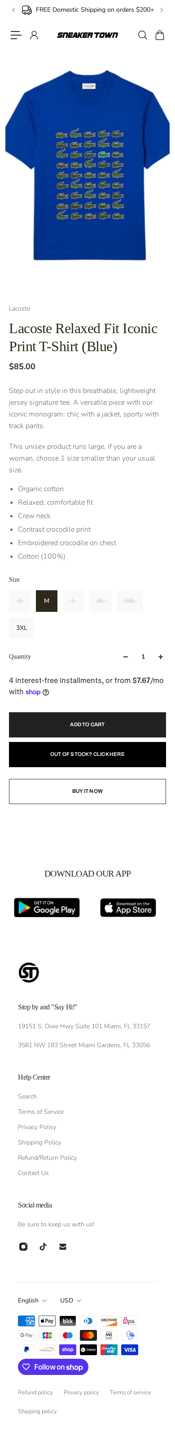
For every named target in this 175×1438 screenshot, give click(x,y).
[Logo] (87, 35)
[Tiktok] (43, 1247)
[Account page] (33, 35)
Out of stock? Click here (87, 754)
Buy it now (87, 791)
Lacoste (19, 308)
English (28, 1300)
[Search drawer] (142, 35)
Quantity (20, 656)
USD (66, 1300)
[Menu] (16, 35)
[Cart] (159, 35)
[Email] (63, 1247)
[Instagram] (23, 1247)
